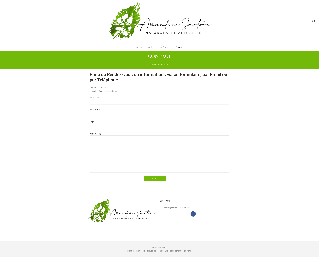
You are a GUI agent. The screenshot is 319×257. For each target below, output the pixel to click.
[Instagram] (16, 21)
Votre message (96, 133)
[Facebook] (7, 21)
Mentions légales (135, 251)
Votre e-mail (95, 109)
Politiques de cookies (153, 251)
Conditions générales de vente (178, 251)
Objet (92, 121)
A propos (164, 47)
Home (153, 64)
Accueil (139, 47)
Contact (179, 47)
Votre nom (94, 97)
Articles (151, 47)
